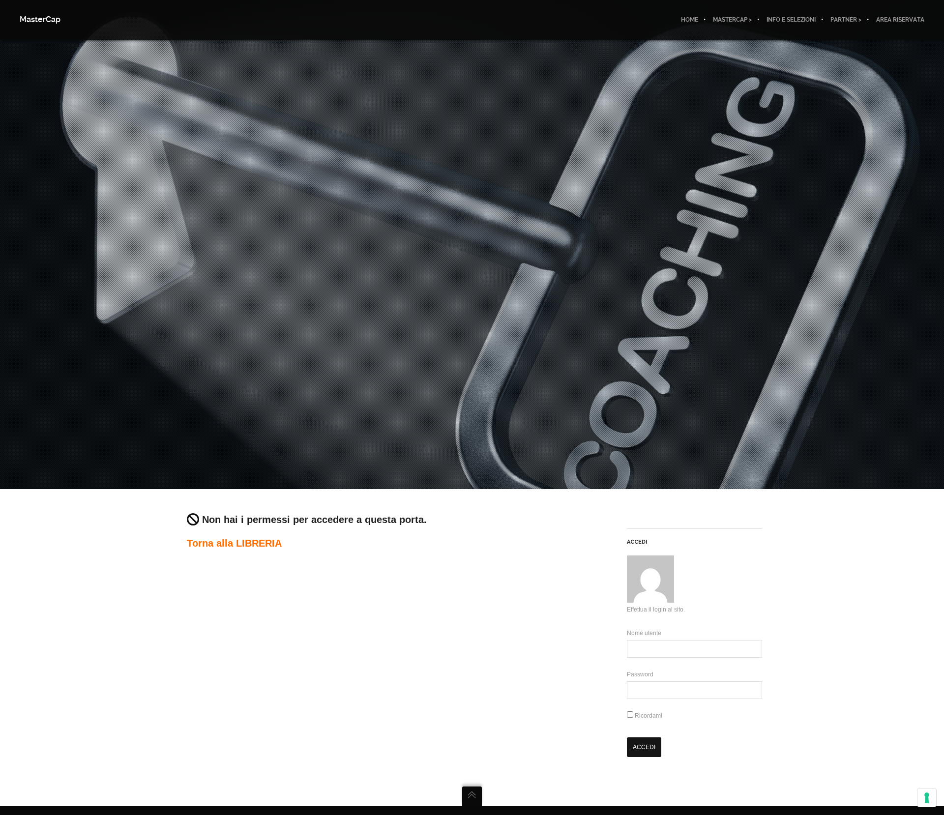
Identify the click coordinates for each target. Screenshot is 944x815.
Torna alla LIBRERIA (234, 543)
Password (640, 674)
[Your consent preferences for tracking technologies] (926, 797)
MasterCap (40, 19)
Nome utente (644, 633)
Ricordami (647, 715)
